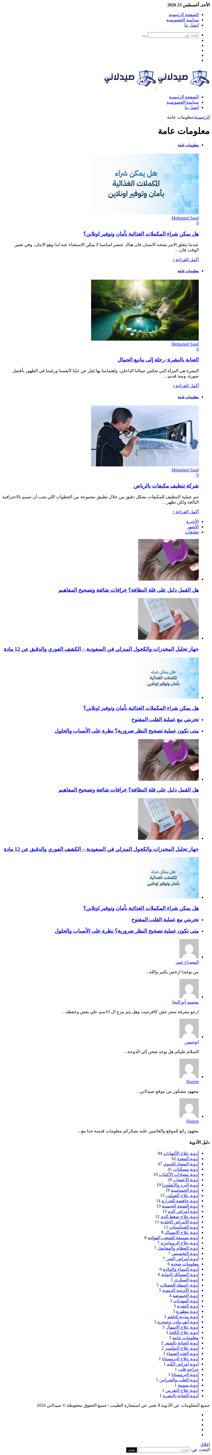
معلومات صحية (185, 1264)
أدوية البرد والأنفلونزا (180, 1185)
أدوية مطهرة (187, 1311)
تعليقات (192, 532)
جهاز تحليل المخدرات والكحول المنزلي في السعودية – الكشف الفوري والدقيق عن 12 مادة (101, 649)
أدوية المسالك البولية (180, 1274)
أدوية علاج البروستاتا (180, 1358)
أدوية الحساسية (185, 1190)
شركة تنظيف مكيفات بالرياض (165, 486)
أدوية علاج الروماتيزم (180, 1242)
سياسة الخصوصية (182, 19)
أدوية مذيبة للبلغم (183, 1316)
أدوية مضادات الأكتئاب (179, 1174)
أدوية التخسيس (185, 1253)
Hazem (192, 1081)
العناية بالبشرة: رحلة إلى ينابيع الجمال (158, 360)
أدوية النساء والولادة (181, 1269)
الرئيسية (202, 117)
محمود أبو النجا (185, 1002)
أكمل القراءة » (186, 259)
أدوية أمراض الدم (183, 1211)
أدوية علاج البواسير (182, 1348)
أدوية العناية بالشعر (181, 1343)
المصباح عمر (187, 962)
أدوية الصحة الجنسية (180, 1206)
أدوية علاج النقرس (182, 1390)
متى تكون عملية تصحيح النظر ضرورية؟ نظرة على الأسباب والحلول (127, 731)
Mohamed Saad (185, 218)
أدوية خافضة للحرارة (180, 1200)
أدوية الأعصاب (186, 1179)
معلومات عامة (185, 1337)
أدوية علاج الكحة (184, 1332)
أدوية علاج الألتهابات (181, 1153)
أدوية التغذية (188, 1306)
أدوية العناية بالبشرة (181, 1395)
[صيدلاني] (157, 87)
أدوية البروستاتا (185, 1374)
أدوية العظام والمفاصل (178, 1248)
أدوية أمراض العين (182, 1258)
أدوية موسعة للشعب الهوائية (173, 1237)
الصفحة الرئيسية (184, 14)
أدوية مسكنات (186, 1169)
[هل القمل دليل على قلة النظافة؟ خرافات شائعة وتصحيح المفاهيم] (168, 579)
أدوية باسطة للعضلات (179, 1285)
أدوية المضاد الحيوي (181, 1164)
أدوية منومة (188, 1385)
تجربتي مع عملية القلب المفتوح (165, 719)
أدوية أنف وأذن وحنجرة (178, 1321)
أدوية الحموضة (186, 1295)
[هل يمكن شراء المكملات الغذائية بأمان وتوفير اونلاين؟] (168, 697)
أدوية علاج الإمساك (182, 1232)
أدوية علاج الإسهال (182, 1327)
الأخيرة (192, 521)
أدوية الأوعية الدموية (180, 1290)
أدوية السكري (186, 1279)
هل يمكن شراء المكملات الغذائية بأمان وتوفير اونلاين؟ (141, 234)
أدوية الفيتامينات (184, 1227)
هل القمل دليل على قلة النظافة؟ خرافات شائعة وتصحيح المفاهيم (129, 590)
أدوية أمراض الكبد (183, 1364)
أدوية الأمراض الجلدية (179, 1221)
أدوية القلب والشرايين (179, 1379)
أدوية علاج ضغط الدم (180, 1216)
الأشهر (193, 526)
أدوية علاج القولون (182, 1195)
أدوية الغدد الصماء (182, 1353)
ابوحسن (191, 1042)
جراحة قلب (188, 1369)
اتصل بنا (191, 25)
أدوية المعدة (188, 1158)
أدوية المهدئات (186, 1300)
